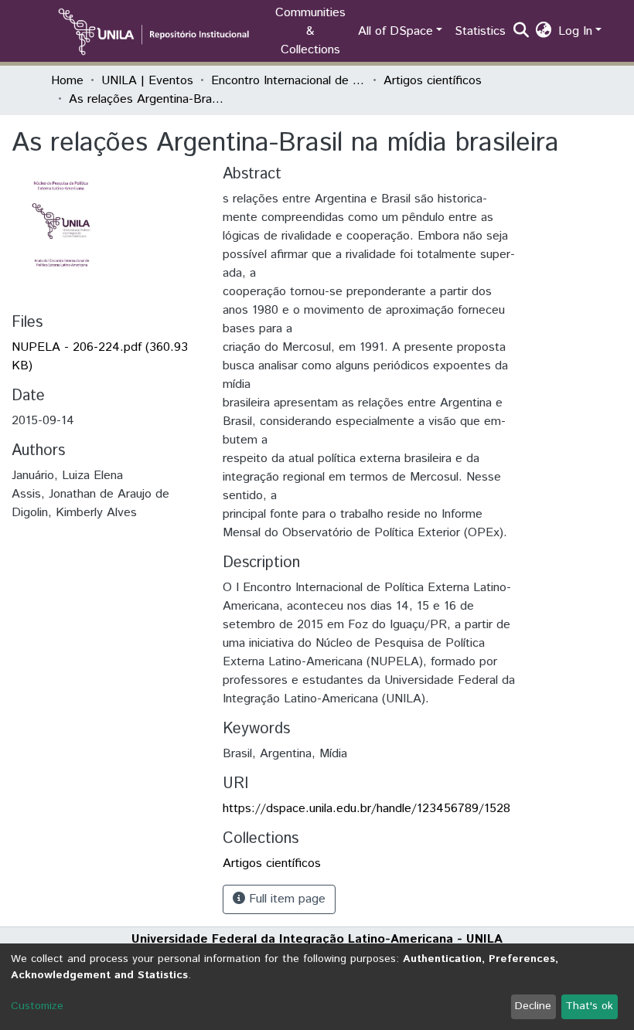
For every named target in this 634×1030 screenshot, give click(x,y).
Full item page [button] (285, 899)
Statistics (480, 31)
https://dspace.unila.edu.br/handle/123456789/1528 (366, 809)
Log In (575, 31)
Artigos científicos (432, 81)
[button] (544, 31)
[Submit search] (521, 31)
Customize (37, 1006)
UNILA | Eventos (147, 81)
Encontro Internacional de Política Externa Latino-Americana (288, 81)
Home (67, 81)
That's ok (589, 1006)
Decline (533, 1006)
